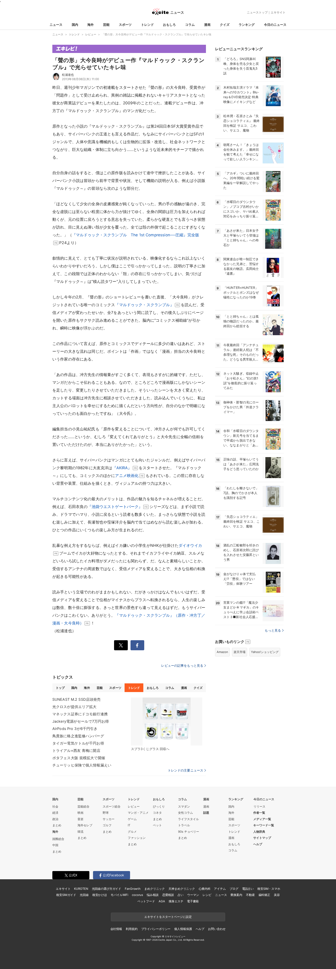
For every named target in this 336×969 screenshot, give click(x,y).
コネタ (157, 812)
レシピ (207, 895)
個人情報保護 (183, 929)
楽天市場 (239, 652)
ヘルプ (257, 844)
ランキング (247, 24)
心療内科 (204, 888)
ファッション (137, 838)
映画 (80, 812)
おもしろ (169, 24)
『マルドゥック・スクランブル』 (144, 305)
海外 (90, 24)
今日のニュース (275, 24)
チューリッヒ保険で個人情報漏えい (81, 765)
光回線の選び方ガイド (106, 888)
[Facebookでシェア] (137, 645)
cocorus (137, 895)
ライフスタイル (188, 819)
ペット (157, 825)
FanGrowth (133, 888)
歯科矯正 (264, 895)
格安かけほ (99, 895)
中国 (55, 845)
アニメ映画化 (127, 475)
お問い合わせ (217, 929)
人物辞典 (259, 831)
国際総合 (58, 839)
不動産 (250, 895)
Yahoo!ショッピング (265, 652)
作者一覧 (259, 812)
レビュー (134, 806)
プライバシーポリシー (156, 929)
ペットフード (146, 901)
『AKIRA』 (122, 468)
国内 (75, 24)
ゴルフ (107, 825)
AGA (162, 901)
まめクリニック (154, 888)
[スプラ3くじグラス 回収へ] (166, 721)
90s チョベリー (188, 831)
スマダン (184, 806)
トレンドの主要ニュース (185, 770)
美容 (277, 895)
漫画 (207, 24)
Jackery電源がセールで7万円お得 (80, 721)
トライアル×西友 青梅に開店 (76, 750)
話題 (206, 812)
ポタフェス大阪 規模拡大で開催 (78, 758)
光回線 (84, 895)
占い (181, 895)
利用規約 (131, 929)
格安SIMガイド (66, 895)
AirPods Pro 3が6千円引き (74, 728)
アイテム (220, 888)
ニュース (56, 24)
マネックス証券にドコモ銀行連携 (80, 714)
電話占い (248, 888)
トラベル (184, 825)
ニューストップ (257, 12)
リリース (259, 806)
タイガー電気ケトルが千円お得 (78, 743)
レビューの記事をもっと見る (182, 665)
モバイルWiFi (119, 895)
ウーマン (193, 895)
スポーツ (125, 24)
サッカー (109, 819)
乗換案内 (236, 895)
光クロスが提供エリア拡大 (74, 706)
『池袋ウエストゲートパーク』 (115, 506)
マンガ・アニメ (138, 812)
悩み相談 (152, 895)
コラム (190, 24)
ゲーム (132, 819)
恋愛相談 (168, 895)
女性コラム (185, 812)
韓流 (80, 831)
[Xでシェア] (121, 645)
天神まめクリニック (181, 888)
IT (129, 825)
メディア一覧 (262, 819)
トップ (60, 688)
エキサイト (278, 12)
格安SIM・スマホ (268, 888)
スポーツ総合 (111, 806)
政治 (55, 819)
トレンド (147, 24)
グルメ (132, 831)
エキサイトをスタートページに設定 (168, 917)
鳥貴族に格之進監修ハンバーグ (78, 736)
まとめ (56, 825)
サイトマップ (262, 838)
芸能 (106, 24)
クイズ (224, 24)
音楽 (80, 819)
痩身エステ (176, 901)
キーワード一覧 (263, 825)
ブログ (233, 888)
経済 (55, 812)
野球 (106, 812)
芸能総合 (83, 806)
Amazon (222, 652)
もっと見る (273, 630)
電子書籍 (193, 901)
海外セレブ (84, 825)
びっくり (159, 806)
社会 (55, 806)
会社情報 (116, 929)
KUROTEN (81, 888)
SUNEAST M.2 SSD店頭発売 (76, 699)
